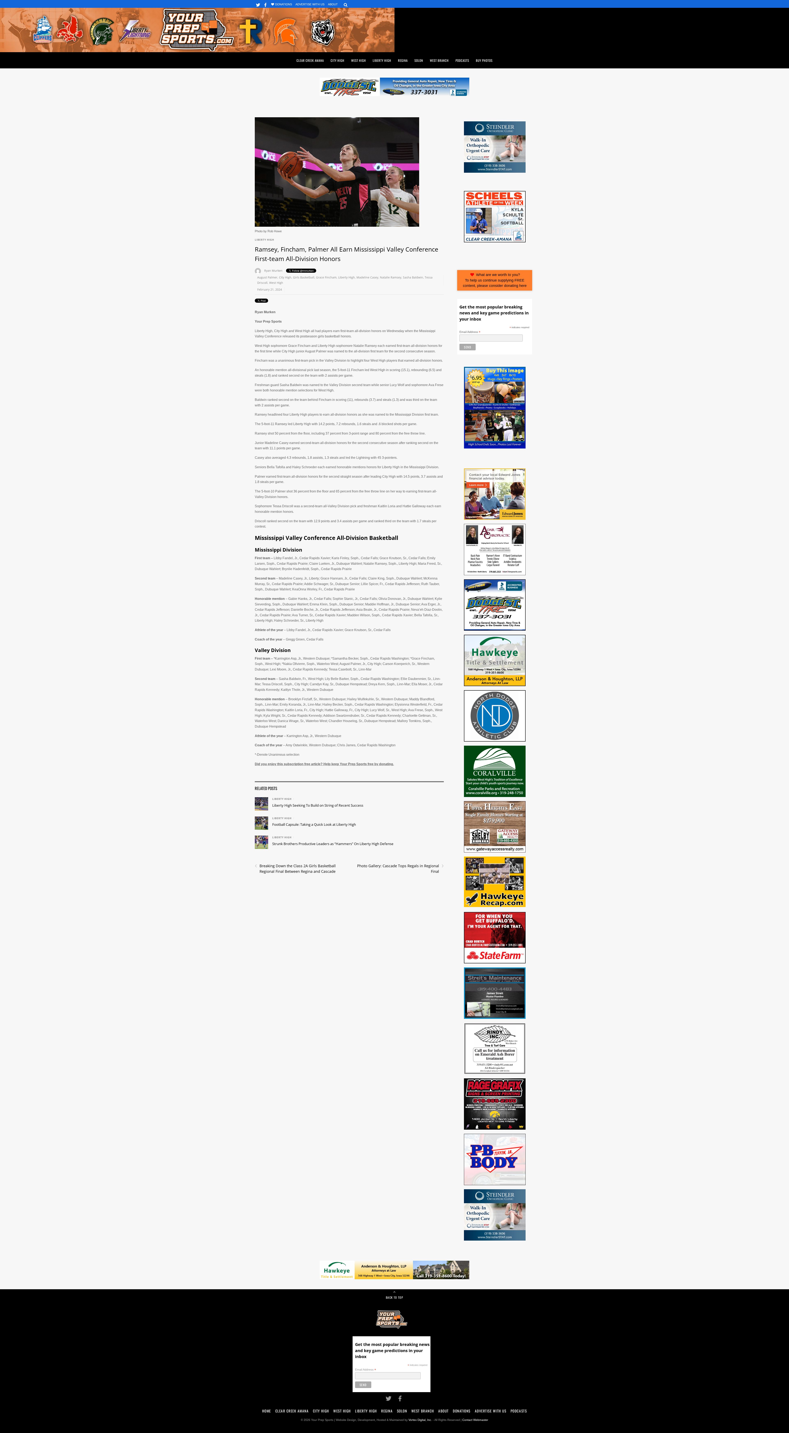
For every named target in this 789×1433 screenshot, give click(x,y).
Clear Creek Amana (310, 60)
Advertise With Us (309, 4)
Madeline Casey (367, 277)
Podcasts (462, 60)
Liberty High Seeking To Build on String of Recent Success (317, 805)
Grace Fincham (326, 277)
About (333, 4)
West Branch (439, 60)
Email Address (469, 332)
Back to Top (394, 1297)
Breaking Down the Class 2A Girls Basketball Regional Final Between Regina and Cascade (295, 868)
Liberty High (382, 60)
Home (266, 1410)
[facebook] (265, 4)
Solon (418, 60)
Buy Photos (484, 60)
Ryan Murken (273, 271)
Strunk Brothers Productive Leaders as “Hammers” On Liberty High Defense (332, 843)
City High (337, 60)
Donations (283, 4)
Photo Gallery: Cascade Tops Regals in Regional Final (400, 868)
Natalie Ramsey (390, 277)
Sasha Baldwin (413, 277)
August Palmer (267, 277)
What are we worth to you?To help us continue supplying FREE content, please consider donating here (495, 280)
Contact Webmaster (475, 1419)
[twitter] (258, 4)
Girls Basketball (303, 277)
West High (358, 60)
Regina (403, 60)
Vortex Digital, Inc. (420, 1419)
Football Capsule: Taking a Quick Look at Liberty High (314, 824)
